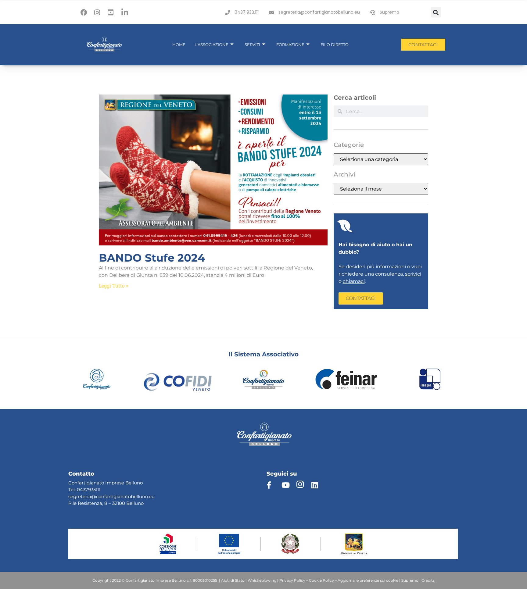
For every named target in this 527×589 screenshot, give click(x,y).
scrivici (413, 274)
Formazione (290, 44)
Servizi (252, 44)
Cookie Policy (321, 580)
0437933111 (88, 489)
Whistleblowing (262, 580)
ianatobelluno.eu (136, 496)
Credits (428, 580)
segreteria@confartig (92, 496)
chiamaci (354, 281)
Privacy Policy (292, 580)
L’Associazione (211, 44)
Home (178, 44)
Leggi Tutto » (113, 285)
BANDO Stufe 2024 (152, 257)
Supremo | (411, 580)
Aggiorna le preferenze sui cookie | (369, 580)
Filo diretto (335, 44)
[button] (436, 12)
